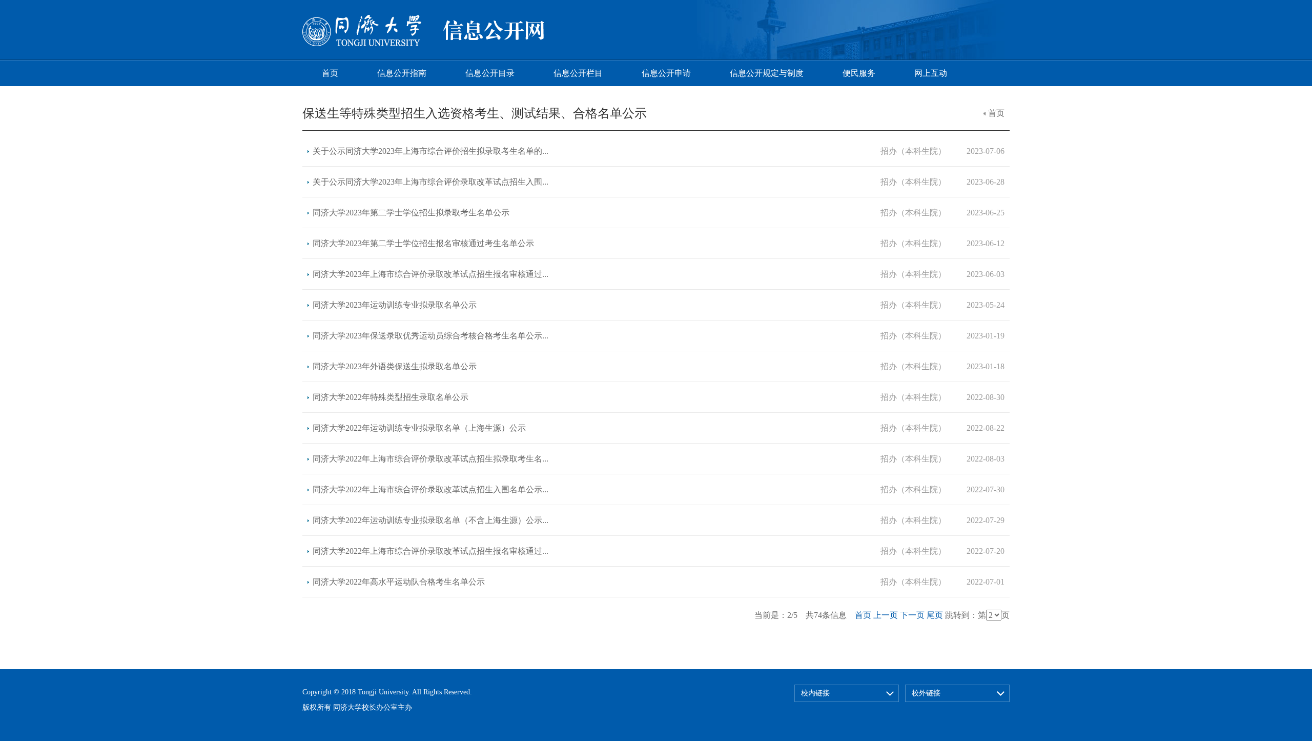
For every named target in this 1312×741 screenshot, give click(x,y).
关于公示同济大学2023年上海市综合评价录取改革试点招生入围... (430, 181)
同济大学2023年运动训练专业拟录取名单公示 (395, 305)
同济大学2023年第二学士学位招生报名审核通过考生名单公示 (423, 243)
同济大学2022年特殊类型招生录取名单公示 (390, 397)
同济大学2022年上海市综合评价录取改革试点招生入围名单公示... (430, 489)
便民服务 (859, 73)
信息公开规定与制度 (767, 73)
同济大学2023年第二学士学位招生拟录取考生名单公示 (411, 212)
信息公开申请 (666, 73)
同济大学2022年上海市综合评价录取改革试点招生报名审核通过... (430, 551)
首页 (330, 73)
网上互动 (930, 73)
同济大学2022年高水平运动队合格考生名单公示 (399, 581)
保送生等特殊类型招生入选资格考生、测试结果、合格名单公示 (474, 113)
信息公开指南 (401, 73)
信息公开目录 (490, 73)
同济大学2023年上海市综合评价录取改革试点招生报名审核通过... (430, 274)
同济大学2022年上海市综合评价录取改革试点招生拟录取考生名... (430, 458)
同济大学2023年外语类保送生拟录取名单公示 (395, 366)
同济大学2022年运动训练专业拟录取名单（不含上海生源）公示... (430, 520)
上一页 (885, 615)
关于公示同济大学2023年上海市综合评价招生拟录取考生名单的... (430, 151)
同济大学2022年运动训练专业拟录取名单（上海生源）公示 (419, 428)
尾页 (935, 615)
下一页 (912, 615)
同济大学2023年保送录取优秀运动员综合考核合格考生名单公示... (430, 335)
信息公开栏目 (578, 73)
